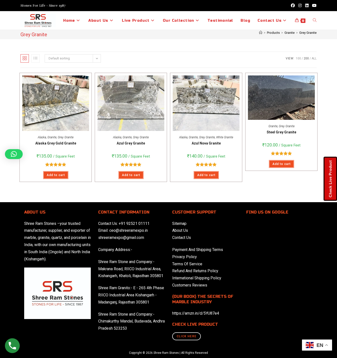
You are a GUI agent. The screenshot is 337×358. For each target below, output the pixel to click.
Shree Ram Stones (40, 223)
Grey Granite (308, 33)
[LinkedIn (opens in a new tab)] (306, 5)
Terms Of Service (187, 264)
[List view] (35, 58)
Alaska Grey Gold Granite (55, 143)
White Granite (224, 137)
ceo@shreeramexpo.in (128, 230)
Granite (51, 137)
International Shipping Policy (196, 278)
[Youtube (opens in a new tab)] (313, 5)
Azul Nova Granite (206, 143)
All (314, 58)
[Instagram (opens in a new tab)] (300, 5)
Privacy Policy (184, 256)
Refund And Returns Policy (195, 270)
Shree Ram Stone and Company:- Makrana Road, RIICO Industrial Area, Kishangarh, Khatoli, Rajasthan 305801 (130, 268)
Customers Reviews (189, 285)
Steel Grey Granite (281, 132)
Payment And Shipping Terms (197, 249)
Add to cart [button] (56, 175)
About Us (180, 230)
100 (298, 58)
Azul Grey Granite (131, 143)
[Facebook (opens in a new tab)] (293, 5)
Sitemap (179, 223)
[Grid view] (24, 58)
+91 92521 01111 (134, 223)
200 (306, 58)
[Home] (260, 33)
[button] (14, 154)
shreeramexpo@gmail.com (121, 237)
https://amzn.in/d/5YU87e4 (195, 313)
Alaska (42, 137)
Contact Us (181, 237)
